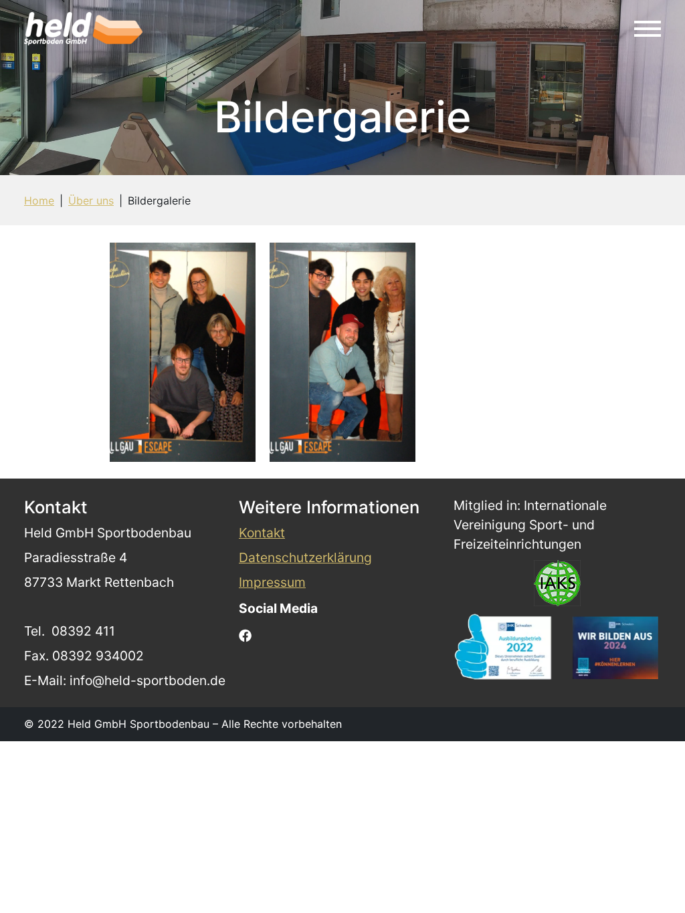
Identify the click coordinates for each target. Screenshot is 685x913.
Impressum (272, 582)
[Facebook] (245, 634)
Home (39, 200)
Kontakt (262, 533)
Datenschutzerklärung (305, 557)
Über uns (91, 200)
